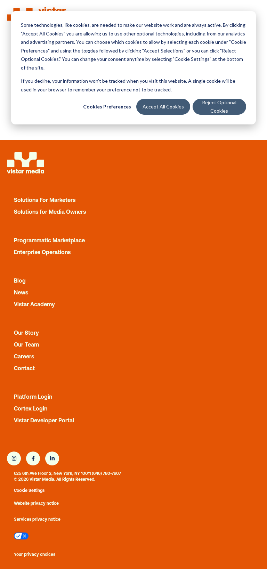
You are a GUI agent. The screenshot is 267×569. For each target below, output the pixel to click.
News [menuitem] (21, 292)
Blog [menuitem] (20, 280)
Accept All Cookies (163, 106)
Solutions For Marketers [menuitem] (44, 200)
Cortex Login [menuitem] (30, 408)
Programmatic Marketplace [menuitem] (49, 240)
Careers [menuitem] (24, 356)
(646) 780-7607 (106, 473)
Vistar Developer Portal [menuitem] (44, 420)
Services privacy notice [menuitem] (37, 519)
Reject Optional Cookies (219, 106)
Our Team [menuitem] (26, 344)
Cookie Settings (29, 490)
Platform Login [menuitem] (33, 396)
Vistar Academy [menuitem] (34, 304)
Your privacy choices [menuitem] (34, 554)
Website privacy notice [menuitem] (36, 503)
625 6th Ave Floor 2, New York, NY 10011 (52, 473)
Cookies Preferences (107, 106)
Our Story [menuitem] (26, 332)
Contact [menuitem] (24, 368)
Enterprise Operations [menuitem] (42, 252)
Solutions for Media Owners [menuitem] (50, 211)
